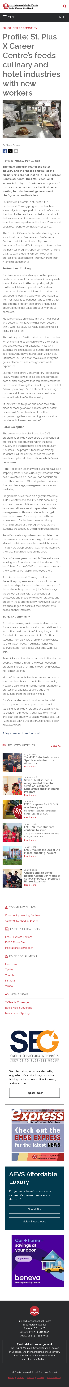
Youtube (10, 975)
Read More (30, 766)
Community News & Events (21, 920)
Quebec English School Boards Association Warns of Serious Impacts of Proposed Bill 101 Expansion (42, 877)
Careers (40, 1377)
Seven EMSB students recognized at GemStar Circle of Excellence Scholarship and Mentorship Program (41, 786)
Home (11, 1377)
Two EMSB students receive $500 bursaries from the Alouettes (41, 760)
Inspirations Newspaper (19, 948)
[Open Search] (64, 6)
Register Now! (34, 1092)
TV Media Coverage (17, 1002)
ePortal (30, 1377)
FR (64, 17)
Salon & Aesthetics (34, 1221)
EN (59, 17)
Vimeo (9, 986)
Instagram (11, 980)
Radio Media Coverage (18, 1007)
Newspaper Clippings (17, 1013)
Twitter (9, 969)
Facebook (11, 964)
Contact (20, 1377)
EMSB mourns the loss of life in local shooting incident (42, 851)
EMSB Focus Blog (15, 942)
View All (56, 745)
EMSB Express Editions (18, 937)
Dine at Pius (34, 1209)
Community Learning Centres (22, 915)
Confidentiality (54, 1377)
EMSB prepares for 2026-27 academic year (41, 806)
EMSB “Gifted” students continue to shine (39, 828)
